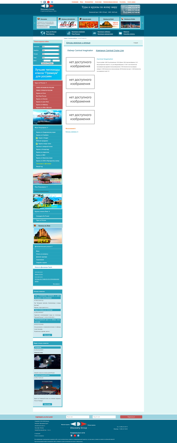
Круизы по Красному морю (44, 158)
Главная (65, 38)
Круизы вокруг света (45, 143)
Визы (81, 2)
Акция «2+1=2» (39, 274)
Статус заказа (131, 2)
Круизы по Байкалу (42, 104)
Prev (34, 23)
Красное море (87, 19)
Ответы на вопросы (42, 254)
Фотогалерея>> (71, 128)
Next (142, 23)
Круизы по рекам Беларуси (41, 191)
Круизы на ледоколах (42, 152)
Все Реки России (41, 96)
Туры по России (41, 220)
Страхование (40, 259)
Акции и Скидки (43, 138)
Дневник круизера (41, 257)
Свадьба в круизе (41, 262)
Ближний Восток (66, 427)
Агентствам (98, 2)
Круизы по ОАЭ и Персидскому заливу (47, 160)
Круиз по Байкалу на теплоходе (43, 310)
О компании (75, 2)
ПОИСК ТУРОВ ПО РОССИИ (44, 90)
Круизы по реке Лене (42, 102)
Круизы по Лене (44, 225)
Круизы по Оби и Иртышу (44, 107)
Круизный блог (89, 2)
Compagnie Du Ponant (42, 216)
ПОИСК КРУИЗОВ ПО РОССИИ (45, 87)
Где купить (123, 2)
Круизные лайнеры (72, 38)
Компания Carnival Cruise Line (110, 50)
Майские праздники (42, 140)
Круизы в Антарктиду (68, 19)
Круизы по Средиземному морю (45, 132)
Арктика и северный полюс (44, 146)
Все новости (56, 284)
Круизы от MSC (40, 155)
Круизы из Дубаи (129, 19)
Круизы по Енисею (41, 99)
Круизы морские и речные (78, 43)
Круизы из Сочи (41, 93)
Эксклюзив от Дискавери (43, 163)
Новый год (39, 166)
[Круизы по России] (47, 183)
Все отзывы (47, 335)
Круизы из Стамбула (42, 135)
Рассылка (44, 19)
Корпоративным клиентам (110, 2)
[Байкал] (47, 208)
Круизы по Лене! (108, 19)
